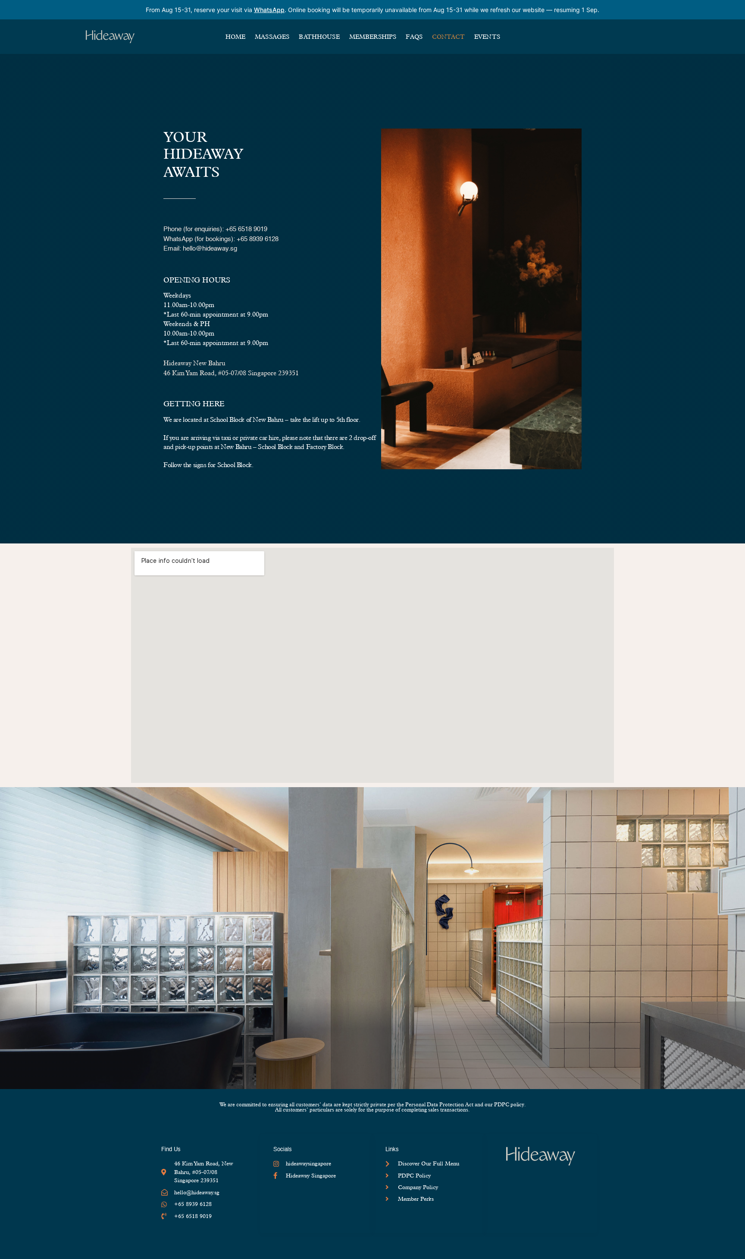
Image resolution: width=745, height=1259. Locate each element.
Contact (448, 36)
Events (487, 36)
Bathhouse (319, 36)
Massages (272, 36)
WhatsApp (269, 9)
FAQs (414, 36)
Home (235, 36)
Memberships (373, 36)
